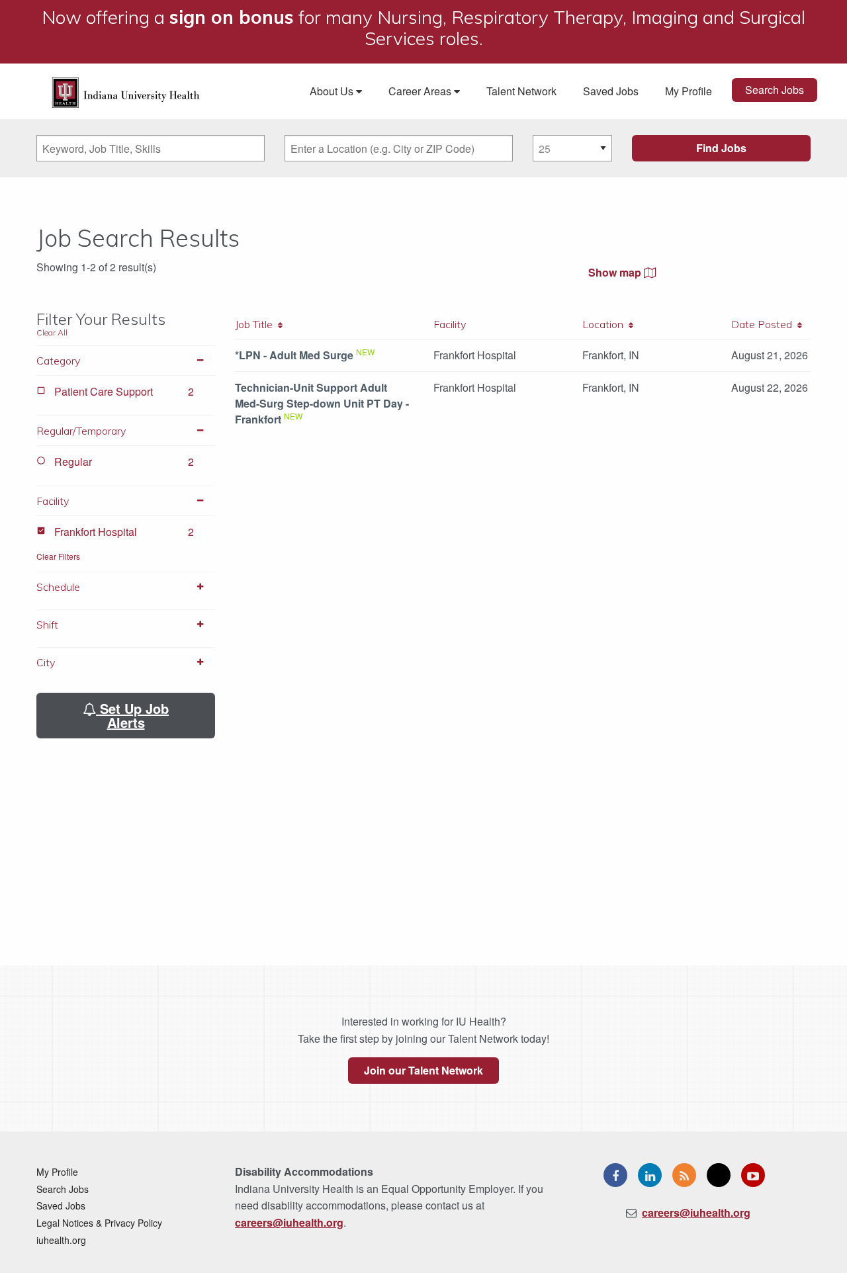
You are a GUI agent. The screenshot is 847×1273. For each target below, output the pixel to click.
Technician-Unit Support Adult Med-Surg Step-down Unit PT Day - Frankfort (322, 403)
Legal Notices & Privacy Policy (99, 1222)
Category (58, 360)
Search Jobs (774, 89)
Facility (52, 500)
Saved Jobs (611, 91)
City (45, 662)
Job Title (256, 324)
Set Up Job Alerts (132, 715)
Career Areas (421, 91)
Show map (616, 272)
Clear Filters (58, 556)
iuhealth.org (61, 1240)
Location (605, 324)
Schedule (58, 586)
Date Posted (764, 324)
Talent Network (521, 91)
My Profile (688, 91)
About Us (333, 91)
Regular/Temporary (81, 430)
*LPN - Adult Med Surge (294, 355)
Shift (47, 624)
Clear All (51, 332)
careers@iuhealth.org (289, 1222)
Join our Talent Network (423, 1070)
